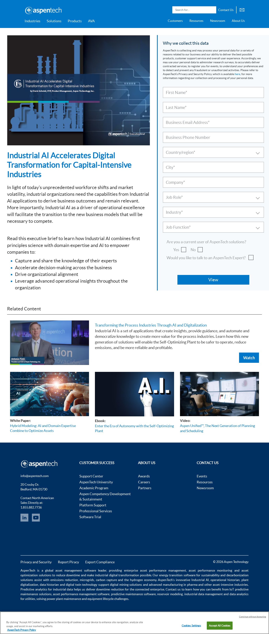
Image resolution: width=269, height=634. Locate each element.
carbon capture (106, 580)
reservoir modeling (170, 594)
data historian (49, 584)
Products (75, 21)
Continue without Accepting (252, 616)
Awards (144, 476)
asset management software (75, 570)
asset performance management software (81, 594)
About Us (238, 20)
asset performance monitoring (210, 570)
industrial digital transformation (117, 575)
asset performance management (163, 570)
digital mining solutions (126, 584)
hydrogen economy (143, 580)
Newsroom (217, 20)
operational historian (225, 580)
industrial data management (203, 594)
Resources (196, 20)
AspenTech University (96, 482)
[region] (134, 623)
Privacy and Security (36, 562)
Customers (175, 20)
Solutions (54, 21)
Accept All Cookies (219, 625)
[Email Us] (242, 9)
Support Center (91, 476)
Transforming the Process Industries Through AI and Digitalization (151, 325)
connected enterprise (149, 589)
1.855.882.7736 (31, 507)
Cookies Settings (191, 625)
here (237, 74)
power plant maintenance (64, 599)
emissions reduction (64, 580)
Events (202, 476)
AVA (91, 21)
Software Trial (90, 517)
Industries (32, 21)
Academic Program (93, 488)
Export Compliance (100, 562)
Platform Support (92, 505)
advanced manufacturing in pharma (173, 584)
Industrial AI (200, 580)
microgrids (87, 580)
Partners (144, 488)
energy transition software (177, 575)
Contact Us (226, 10)
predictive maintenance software (133, 594)
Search (212, 9)
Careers (144, 482)
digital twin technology (81, 584)
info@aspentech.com (34, 476)
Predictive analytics (33, 589)
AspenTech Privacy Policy (21, 629)
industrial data (63, 589)
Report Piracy (68, 562)
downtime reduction (110, 589)
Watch (249, 357)
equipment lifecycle (100, 599)
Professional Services (95, 511)
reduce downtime (68, 575)
